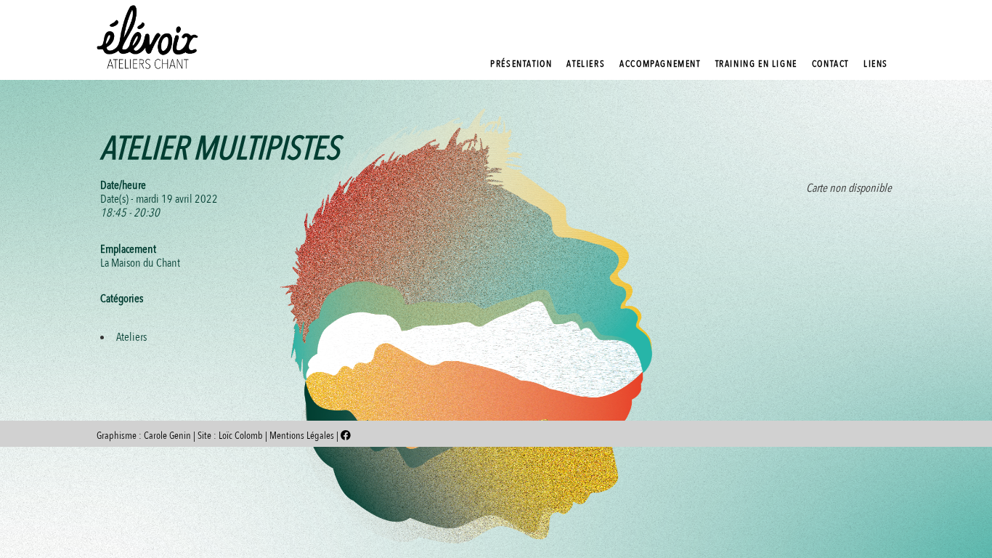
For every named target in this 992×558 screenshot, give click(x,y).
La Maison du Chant (140, 263)
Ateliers (131, 337)
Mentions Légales (302, 435)
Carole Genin (167, 435)
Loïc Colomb (241, 435)
